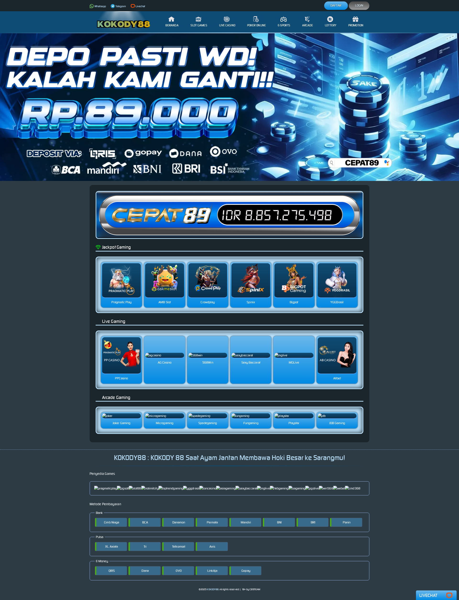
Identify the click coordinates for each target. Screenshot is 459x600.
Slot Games (199, 25)
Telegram (120, 6)
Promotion (355, 25)
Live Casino (227, 25)
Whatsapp (100, 6)
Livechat (140, 6)
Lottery (330, 25)
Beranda (172, 25)
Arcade (307, 25)
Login (359, 5)
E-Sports (284, 25)
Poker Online (256, 25)
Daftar (336, 5)
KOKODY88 (213, 589)
